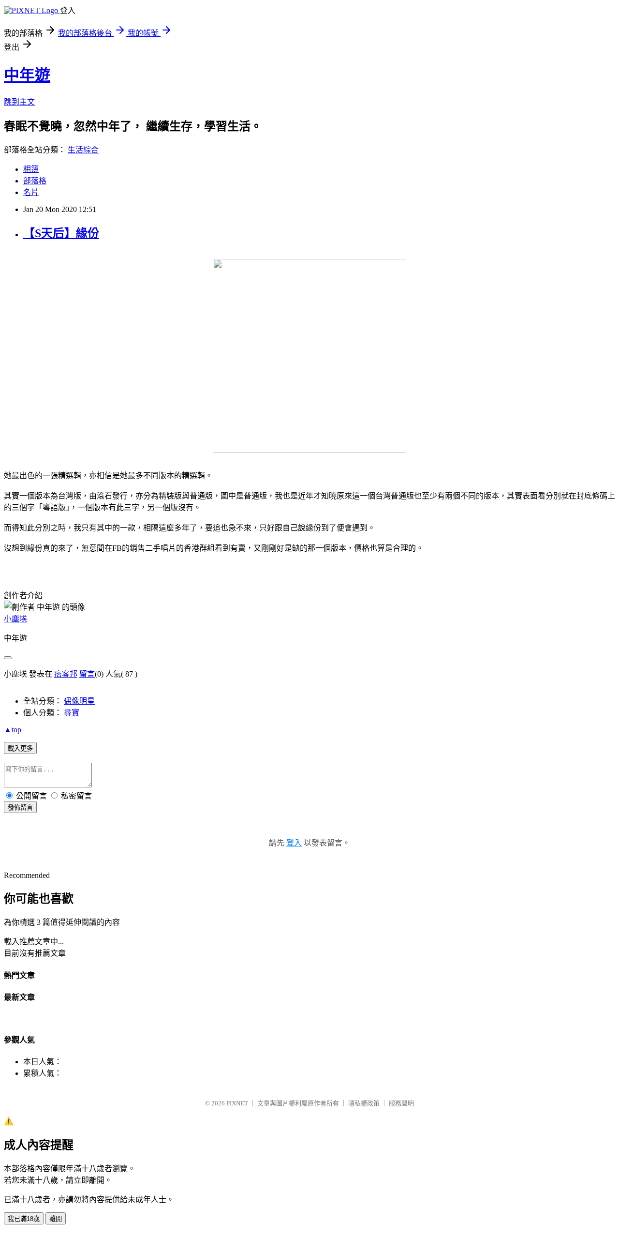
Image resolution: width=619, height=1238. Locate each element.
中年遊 (27, 75)
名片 (31, 192)
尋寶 (71, 713)
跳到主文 (19, 102)
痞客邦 (65, 674)
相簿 (31, 169)
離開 (55, 1219)
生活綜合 (83, 150)
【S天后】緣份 (61, 233)
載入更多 (20, 748)
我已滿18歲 (24, 1219)
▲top (12, 729)
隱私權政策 (364, 1103)
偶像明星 (79, 701)
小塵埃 (15, 619)
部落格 (34, 181)
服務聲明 (401, 1103)
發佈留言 (20, 807)
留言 (87, 674)
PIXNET (237, 1103)
